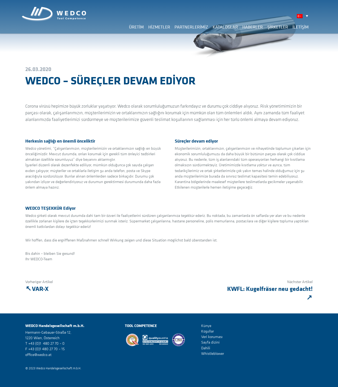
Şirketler (277, 27)
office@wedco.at (38, 354)
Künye (206, 325)
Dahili (205, 347)
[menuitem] (303, 15)
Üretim (136, 27)
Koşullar (207, 331)
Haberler (252, 27)
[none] (303, 15)
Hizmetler (159, 27)
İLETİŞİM (300, 27)
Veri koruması (212, 336)
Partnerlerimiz (191, 27)
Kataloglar (225, 27)
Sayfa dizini (210, 342)
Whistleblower (212, 353)
